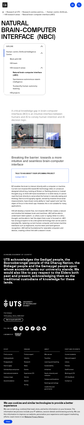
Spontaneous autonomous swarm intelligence (26, 80)
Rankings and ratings (51, 383)
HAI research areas (17, 68)
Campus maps (8, 377)
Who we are (48, 354)
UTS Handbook (69, 377)
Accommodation (9, 381)
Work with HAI (15, 59)
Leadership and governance (49, 388)
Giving (26, 384)
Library (67, 362)
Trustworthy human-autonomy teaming (25, 87)
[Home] (3, 12)
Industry (26, 358)
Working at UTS (70, 373)
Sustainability (48, 365)
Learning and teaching (51, 362)
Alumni (26, 381)
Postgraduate (8, 362)
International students (11, 373)
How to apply (8, 365)
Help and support (70, 358)
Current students (70, 354)
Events (26, 369)
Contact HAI (19, 177)
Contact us (68, 381)
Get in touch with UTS (13, 319)
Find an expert (28, 354)
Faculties (47, 358)
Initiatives (47, 369)
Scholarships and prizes (11, 369)
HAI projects (15, 93)
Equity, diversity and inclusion (51, 374)
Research (27, 362)
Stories (26, 377)
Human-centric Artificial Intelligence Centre (21, 53)
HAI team (13, 63)
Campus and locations (51, 379)
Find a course (8, 354)
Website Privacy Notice (34, 417)
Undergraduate (9, 358)
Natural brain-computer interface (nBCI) (27, 73)
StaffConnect (69, 369)
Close (8, 421)
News (26, 365)
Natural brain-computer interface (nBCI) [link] (38, 14)
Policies (67, 365)
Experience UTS (29, 373)
